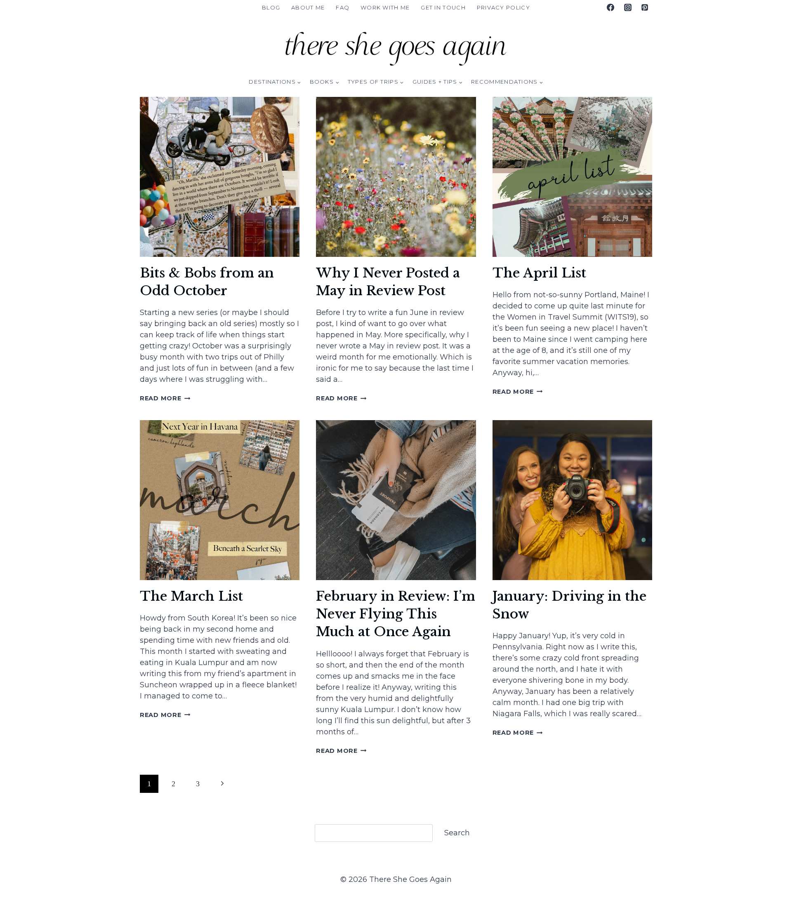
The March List (191, 596)
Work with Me (385, 7)
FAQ (342, 7)
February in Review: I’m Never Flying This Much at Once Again (395, 614)
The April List (539, 273)
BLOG (271, 7)
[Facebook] (610, 7)
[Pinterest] (644, 7)
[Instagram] (627, 7)
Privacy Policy (503, 7)
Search (457, 832)
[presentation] (219, 176)
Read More (165, 398)
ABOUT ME (308, 7)
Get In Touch (443, 7)
